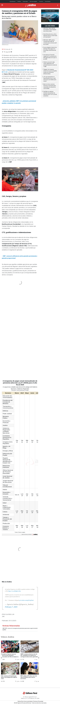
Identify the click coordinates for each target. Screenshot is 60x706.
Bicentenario (13, 1)
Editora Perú (20, 701)
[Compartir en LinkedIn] (18, 659)
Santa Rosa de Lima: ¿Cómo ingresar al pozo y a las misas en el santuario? (50, 36)
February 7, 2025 (11, 607)
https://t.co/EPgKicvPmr (14, 591)
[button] (1, 657)
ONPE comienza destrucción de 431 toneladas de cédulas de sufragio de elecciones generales (29, 655)
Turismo (41, 1)
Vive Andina (47, 1)
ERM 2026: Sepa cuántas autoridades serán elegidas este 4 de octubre (49, 30)
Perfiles (19, 1)
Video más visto (50, 11)
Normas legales (33, 1)
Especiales (25, 1)
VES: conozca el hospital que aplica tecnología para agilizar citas (9, 677)
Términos (35, 701)
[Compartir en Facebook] (16, 659)
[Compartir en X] (17, 659)
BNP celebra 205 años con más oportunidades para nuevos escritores (28, 677)
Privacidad (40, 701)
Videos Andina (7, 637)
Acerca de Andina (28, 701)
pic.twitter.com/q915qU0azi (26, 600)
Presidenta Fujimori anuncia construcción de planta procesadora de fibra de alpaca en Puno (10, 656)
